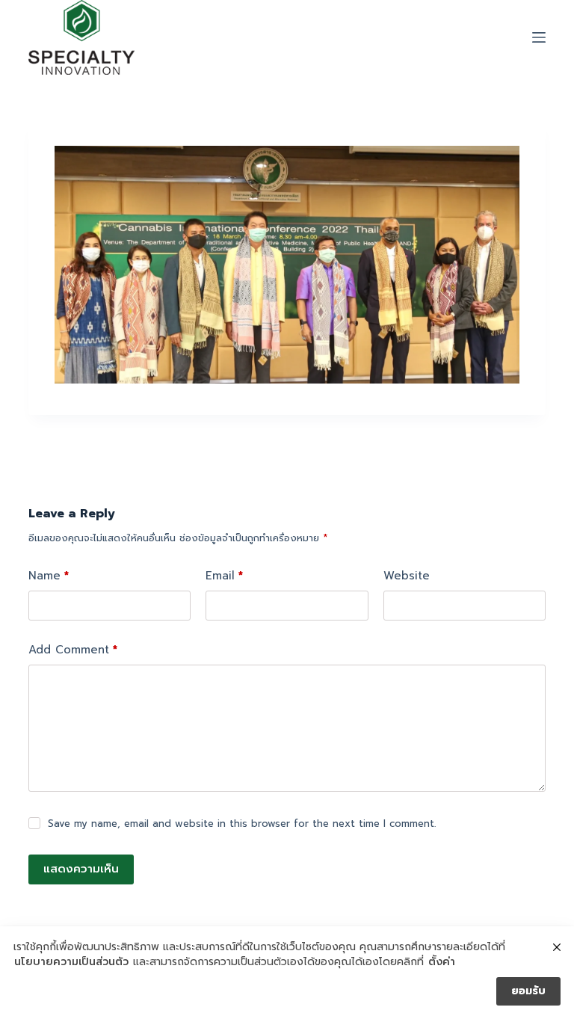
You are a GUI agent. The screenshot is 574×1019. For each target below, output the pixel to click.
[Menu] (539, 37)
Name (48, 575)
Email (224, 575)
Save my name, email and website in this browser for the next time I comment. (242, 823)
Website (406, 575)
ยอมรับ (528, 991)
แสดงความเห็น (81, 869)
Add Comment (72, 649)
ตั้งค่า (441, 962)
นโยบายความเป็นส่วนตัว (71, 962)
